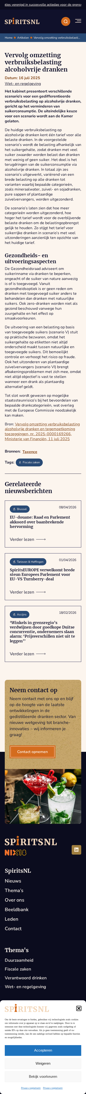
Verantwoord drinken (26, 978)
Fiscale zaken (18, 969)
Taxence (29, 451)
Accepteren (43, 1050)
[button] (78, 1008)
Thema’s (14, 890)
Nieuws (13, 881)
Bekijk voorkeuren (43, 1076)
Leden (11, 919)
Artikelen (23, 38)
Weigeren (43, 1063)
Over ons (14, 900)
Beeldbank (16, 909)
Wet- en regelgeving (23, 83)
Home (8, 38)
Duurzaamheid (19, 960)
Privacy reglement (31, 1088)
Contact (13, 928)
